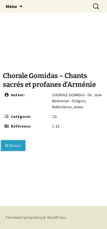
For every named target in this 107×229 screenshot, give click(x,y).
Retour (15, 145)
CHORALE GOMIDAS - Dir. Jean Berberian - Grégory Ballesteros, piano (77, 100)
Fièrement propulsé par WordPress (36, 217)
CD (54, 116)
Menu (11, 6)
